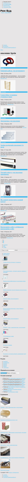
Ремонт (5, 366)
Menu (2, 49)
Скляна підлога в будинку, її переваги (12, 262)
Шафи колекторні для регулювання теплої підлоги (15, 289)
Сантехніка (5, 367)
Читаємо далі (4, 78)
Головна (5, 45)
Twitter (4, 247)
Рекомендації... (6, 5)
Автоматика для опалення (10, 121)
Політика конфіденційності (9, 47)
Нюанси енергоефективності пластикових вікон (14, 281)
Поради (5, 365)
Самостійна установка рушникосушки (9, 96)
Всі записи (5, 46)
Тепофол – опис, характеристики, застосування (14, 327)
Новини (5, 363)
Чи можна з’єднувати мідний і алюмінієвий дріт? (14, 353)
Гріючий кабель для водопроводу (13, 71)
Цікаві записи (6, 253)
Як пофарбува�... (7, 4)
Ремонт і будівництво (14, 472)
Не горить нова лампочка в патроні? (17, 378)
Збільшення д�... (7, 7)
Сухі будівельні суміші (8, 336)
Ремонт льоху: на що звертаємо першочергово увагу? (14, 380)
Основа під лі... (6, 2)
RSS (4, 246)
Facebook (5, 244)
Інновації (5, 361)
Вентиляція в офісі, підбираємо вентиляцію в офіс (12, 228)
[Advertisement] (14, 29)
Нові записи (6, 254)
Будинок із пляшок (7, 345)
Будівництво (6, 362)
